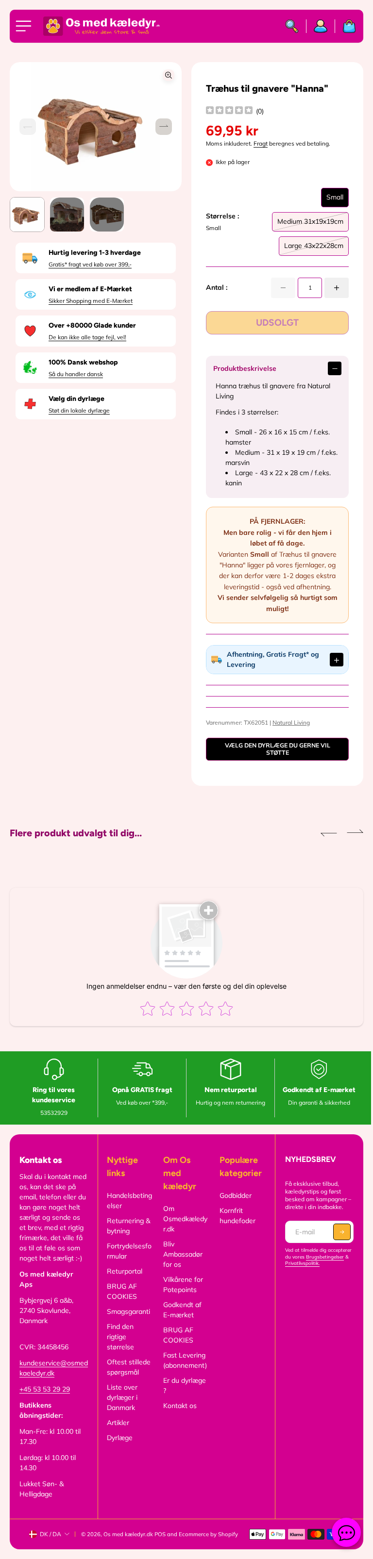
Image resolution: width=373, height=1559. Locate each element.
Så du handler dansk (76, 374)
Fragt (261, 143)
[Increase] (336, 288)
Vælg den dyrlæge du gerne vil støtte (273, 749)
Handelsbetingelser (128, 1200)
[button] (163, 126)
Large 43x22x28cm (313, 248)
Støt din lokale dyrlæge (79, 410)
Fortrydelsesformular (127, 1251)
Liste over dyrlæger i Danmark (120, 1397)
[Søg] (292, 26)
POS (160, 1534)
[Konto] (320, 26)
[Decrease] (283, 288)
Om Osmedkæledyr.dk (183, 1218)
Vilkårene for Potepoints (181, 1284)
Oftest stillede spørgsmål (127, 1367)
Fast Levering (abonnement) (183, 1360)
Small (334, 200)
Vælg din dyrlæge (76, 399)
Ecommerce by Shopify (208, 1534)
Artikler (116, 1422)
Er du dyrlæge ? (182, 1385)
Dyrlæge (118, 1437)
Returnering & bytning (127, 1225)
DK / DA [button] (50, 1534)
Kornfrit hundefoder (235, 1215)
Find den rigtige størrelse (119, 1336)
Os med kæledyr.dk (128, 1534)
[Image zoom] (168, 75)
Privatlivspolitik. (299, 1263)
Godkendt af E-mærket (180, 1309)
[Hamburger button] (25, 26)
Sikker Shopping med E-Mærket (91, 300)
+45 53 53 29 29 (44, 1389)
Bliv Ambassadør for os (181, 1254)
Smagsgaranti (127, 1311)
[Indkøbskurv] (345, 26)
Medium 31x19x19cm (310, 224)
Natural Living (288, 722)
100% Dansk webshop (83, 362)
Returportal (123, 1271)
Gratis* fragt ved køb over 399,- (90, 264)
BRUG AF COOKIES (120, 1291)
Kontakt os (178, 1405)
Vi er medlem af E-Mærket (90, 289)
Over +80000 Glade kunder (92, 325)
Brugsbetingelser (321, 1257)
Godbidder (233, 1195)
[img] (229, 111)
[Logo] (101, 26)
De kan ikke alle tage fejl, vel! (87, 337)
